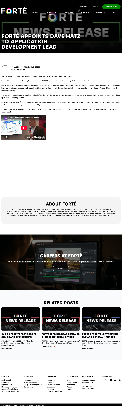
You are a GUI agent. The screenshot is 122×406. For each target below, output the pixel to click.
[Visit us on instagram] (120, 380)
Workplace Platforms (10, 391)
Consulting (28, 387)
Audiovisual (6, 380)
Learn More (6, 348)
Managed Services (9, 387)
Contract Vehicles (54, 391)
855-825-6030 (88, 389)
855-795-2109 (87, 382)
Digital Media (6, 385)
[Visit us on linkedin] (111, 380)
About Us (51, 380)
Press (37, 67)
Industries (69, 13)
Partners (50, 389)
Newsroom (71, 385)
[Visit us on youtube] (115, 380)
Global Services (53, 385)
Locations (83, 6)
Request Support (89, 380)
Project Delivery (30, 382)
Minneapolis (29, 67)
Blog (68, 380)
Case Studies (72, 382)
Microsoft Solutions (9, 389)
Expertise (85, 13)
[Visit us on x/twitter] (106, 380)
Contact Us (111, 7)
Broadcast (5, 382)
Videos (69, 387)
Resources (100, 13)
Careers (95, 6)
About (115, 13)
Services (35, 13)
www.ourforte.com (106, 215)
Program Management (33, 385)
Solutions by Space (52, 13)
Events (69, 389)
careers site (24, 262)
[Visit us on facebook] (102, 380)
